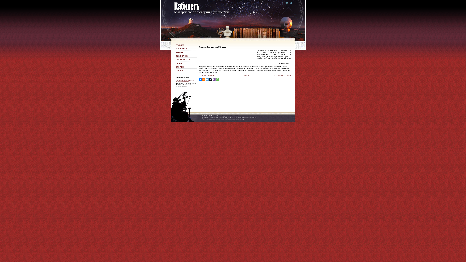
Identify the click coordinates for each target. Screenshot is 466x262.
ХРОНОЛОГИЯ (182, 49)
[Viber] (214, 79)
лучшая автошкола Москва (185, 80)
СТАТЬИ (179, 71)
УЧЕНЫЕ (179, 52)
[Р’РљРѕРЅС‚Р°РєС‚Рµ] (200, 79)
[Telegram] (207, 79)
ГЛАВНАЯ (180, 45)
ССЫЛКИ (180, 67)
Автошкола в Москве (182, 81)
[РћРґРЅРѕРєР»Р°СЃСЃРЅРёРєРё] (203, 79)
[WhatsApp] (217, 79)
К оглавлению (245, 75)
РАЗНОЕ (179, 63)
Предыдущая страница (207, 75)
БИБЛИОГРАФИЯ (183, 60)
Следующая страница (283, 75)
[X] (210, 79)
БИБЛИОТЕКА (182, 56)
